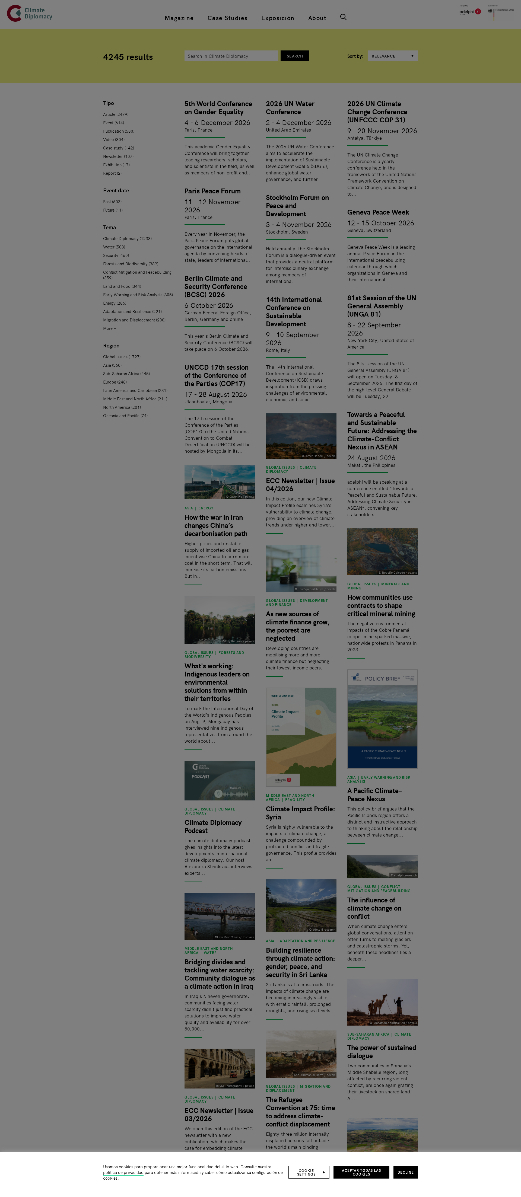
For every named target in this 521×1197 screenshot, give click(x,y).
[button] (309, 1172)
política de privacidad (123, 1172)
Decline (406, 1172)
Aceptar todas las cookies (361, 1172)
